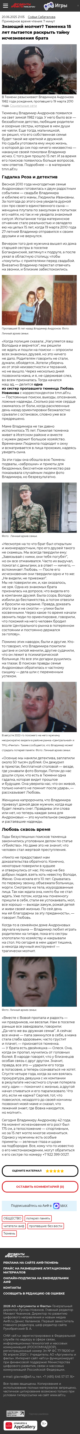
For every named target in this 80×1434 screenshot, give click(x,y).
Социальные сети (23, 106)
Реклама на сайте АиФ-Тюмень (30, 1263)
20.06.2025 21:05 (13, 17)
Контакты (12, 1288)
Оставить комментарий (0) (40, 1187)
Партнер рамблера (38, 1414)
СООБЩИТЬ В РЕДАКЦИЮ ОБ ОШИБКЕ (34, 1293)
